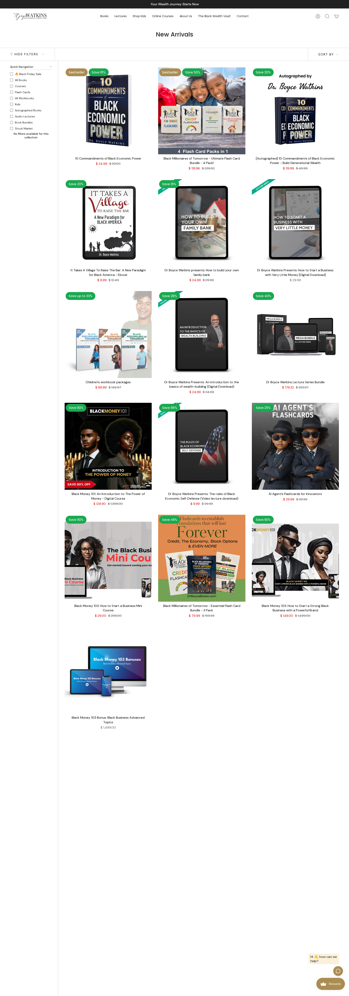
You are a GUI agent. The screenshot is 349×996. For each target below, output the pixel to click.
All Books (21, 80)
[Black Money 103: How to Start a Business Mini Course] (108, 558)
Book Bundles (24, 122)
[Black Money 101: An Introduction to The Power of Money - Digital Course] (108, 446)
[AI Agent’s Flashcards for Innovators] (295, 446)
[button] (104, 16)
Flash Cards (22, 92)
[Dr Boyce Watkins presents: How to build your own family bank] (201, 222)
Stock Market (24, 128)
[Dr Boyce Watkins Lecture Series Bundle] (295, 334)
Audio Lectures (25, 116)
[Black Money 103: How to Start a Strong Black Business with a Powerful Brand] (295, 558)
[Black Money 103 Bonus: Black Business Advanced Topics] (108, 669)
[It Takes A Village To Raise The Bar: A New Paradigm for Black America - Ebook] (108, 222)
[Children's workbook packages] (108, 334)
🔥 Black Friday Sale (28, 74)
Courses (20, 86)
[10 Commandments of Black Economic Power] (108, 110)
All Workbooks (24, 98)
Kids (17, 104)
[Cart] (336, 16)
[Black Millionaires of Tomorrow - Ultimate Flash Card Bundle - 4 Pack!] (201, 110)
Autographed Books (28, 110)
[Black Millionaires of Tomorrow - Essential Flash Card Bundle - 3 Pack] (201, 558)
